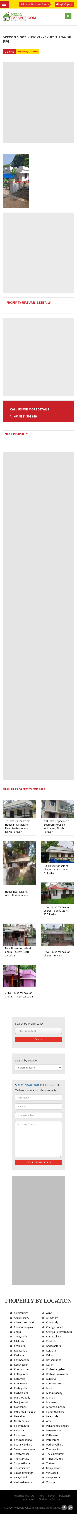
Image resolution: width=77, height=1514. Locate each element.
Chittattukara (53, 1336)
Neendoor (20, 1416)
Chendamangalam (24, 1327)
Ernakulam (52, 1341)
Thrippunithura (54, 1458)
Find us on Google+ (50, 1499)
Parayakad (20, 1435)
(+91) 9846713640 (28, 1085)
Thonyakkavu (21, 1458)
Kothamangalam (56, 1369)
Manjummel (21, 1402)
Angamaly (52, 1317)
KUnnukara (20, 1383)
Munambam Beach (25, 1411)
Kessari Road (53, 1360)
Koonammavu (22, 1369)
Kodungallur (21, 1364)
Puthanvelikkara (23, 1444)
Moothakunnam (55, 1407)
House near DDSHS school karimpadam (16, 893)
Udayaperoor (53, 1468)
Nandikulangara (55, 1411)
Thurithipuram (22, 1468)
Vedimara (51, 1482)
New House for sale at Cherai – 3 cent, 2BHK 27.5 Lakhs (57, 910)
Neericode (52, 1416)
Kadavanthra (53, 1346)
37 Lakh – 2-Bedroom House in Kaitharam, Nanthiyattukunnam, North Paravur (17, 826)
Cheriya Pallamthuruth (59, 1331)
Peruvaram (52, 1440)
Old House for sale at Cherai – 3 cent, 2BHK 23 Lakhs (56, 869)
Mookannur (20, 1407)
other (49, 1421)
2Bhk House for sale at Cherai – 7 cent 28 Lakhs (19, 994)
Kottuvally (19, 1378)
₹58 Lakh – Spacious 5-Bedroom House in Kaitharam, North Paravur (57, 826)
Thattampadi (21, 1454)
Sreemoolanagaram (25, 1449)
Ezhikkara (19, 1346)
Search (38, 1039)
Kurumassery (53, 1383)
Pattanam (52, 1435)
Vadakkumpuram (23, 1472)
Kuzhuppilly (20, 1388)
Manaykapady (22, 1397)
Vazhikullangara (23, 1482)
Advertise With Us (24, 1495)
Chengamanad (54, 1327)
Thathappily (53, 1449)
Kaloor (50, 1355)
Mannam (51, 1402)
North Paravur (22, 1421)
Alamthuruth (21, 1313)
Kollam (50, 1364)
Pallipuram (20, 1430)
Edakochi (19, 1341)
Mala (49, 1388)
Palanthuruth (21, 1425)
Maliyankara (21, 1393)
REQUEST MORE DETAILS (39, 1162)
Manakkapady (54, 1393)
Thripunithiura (22, 1463)
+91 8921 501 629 (25, 416)
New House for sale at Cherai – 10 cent (57, 953)
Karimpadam (21, 1360)
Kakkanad (19, 1355)
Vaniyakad (52, 1472)
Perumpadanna (23, 1440)
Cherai (17, 1331)
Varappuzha (53, 1477)
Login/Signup (65, 4)
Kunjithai (51, 1378)
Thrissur (51, 1463)
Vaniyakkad (20, 1477)
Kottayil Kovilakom (57, 1374)
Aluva (49, 1313)
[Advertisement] (38, 102)
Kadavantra (20, 1350)
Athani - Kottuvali (24, 1322)
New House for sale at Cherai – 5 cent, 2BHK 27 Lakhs (18, 951)
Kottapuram (21, 1374)
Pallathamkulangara (57, 1425)
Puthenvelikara (54, 1444)
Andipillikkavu (21, 1317)
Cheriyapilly (20, 1336)
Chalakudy (52, 1322)
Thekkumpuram (55, 1454)
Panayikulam (53, 1430)
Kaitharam (52, 1350)
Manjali (50, 1397)
